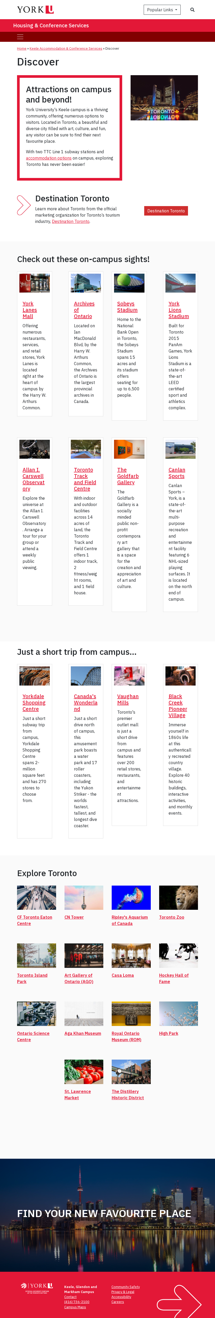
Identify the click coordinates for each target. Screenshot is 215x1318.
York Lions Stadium (179, 310)
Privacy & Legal (122, 1292)
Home (21, 48)
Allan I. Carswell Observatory (34, 479)
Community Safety (125, 1287)
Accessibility (121, 1297)
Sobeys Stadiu (126, 306)
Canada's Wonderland (86, 702)
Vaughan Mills (128, 699)
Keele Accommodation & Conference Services (66, 48)
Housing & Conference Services (51, 25)
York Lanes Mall (30, 310)
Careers (117, 1302)
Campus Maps (75, 1307)
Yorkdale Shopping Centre (34, 702)
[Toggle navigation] (20, 37)
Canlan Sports (177, 472)
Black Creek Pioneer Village (178, 706)
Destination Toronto (70, 221)
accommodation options (49, 158)
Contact (70, 1297)
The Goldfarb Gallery (128, 476)
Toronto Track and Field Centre (85, 479)
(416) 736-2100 (76, 1302)
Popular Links (160, 9)
